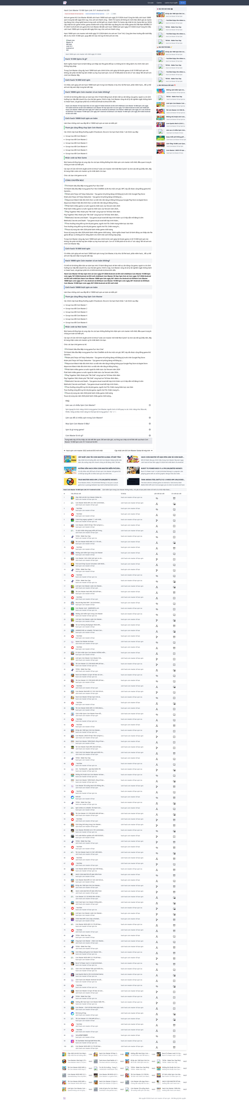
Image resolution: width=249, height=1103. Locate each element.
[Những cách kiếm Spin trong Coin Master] (160, 91)
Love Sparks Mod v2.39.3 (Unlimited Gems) (89, 974)
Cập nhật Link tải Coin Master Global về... (89, 497)
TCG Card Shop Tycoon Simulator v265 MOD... (90, 564)
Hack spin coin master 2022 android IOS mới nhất (84, 450)
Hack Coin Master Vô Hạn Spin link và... (88, 697)
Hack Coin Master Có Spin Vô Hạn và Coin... (90, 675)
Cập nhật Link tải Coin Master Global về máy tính (132, 450)
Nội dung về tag (81, 1013)
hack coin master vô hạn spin (161, 1098)
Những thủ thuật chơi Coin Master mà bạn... (90, 774)
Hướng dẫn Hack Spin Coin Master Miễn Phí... (90, 1002)
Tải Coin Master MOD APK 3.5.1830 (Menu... (90, 708)
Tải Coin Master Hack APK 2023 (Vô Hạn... (89, 591)
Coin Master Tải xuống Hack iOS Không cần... (90, 786)
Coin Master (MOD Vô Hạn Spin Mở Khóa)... (90, 869)
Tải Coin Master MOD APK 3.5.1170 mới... (89, 542)
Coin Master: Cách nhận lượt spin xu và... (89, 558)
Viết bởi (78, 797)
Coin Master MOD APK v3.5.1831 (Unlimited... (90, 503)
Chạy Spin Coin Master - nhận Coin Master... (90, 941)
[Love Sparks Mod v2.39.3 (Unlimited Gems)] (160, 124)
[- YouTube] (160, 21)
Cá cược (151, 3)
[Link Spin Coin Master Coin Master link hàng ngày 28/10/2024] (160, 104)
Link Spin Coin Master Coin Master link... (89, 658)
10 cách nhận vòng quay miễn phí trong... (89, 530)
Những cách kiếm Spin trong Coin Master (89, 553)
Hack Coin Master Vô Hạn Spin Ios (176, 92)
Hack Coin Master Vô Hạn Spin (174, 16)
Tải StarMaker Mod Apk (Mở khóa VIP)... (88, 1041)
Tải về (182, 3)
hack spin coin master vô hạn (85, 510)
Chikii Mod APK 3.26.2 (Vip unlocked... (88, 919)
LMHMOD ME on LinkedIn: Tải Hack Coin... (89, 630)
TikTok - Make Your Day (173, 27)
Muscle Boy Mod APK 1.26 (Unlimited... (88, 603)
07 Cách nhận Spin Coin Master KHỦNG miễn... (91, 652)
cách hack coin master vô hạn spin (87, 505)
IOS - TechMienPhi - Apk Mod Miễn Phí (88, 769)
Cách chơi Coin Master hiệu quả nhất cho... (90, 752)
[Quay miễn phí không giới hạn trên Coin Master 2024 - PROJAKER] (160, 138)
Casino (159, 3)
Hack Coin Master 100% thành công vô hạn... (90, 741)
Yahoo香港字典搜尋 (82, 1035)
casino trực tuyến (171, 3)
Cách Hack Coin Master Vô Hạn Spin (176, 139)
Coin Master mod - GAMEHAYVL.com (87, 608)
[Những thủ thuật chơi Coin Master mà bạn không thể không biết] (160, 118)
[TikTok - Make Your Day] (160, 28)
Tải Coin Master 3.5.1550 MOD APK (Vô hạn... (90, 664)
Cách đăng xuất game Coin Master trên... (89, 952)
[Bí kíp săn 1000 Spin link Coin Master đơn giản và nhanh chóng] (160, 14)
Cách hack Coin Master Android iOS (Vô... (89, 980)
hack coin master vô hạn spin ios (86, 499)
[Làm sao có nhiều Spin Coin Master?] (160, 131)
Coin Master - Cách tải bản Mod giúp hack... (90, 1007)
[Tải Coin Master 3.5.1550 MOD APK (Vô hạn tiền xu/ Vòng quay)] (160, 111)
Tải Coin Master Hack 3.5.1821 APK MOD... (89, 852)
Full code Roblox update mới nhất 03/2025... (90, 835)
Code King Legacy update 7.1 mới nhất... (89, 519)
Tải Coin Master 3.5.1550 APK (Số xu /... (88, 1018)
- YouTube (79, 508)
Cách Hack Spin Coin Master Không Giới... (89, 902)
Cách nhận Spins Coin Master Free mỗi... (89, 713)
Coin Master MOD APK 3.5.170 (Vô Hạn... (89, 924)
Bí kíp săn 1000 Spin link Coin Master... (88, 730)
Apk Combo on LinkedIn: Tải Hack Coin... (89, 808)
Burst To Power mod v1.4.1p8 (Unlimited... (89, 963)
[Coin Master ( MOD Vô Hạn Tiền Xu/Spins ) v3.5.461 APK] (160, 151)
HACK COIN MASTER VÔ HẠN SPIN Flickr (89, 874)
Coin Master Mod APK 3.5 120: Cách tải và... (90, 691)
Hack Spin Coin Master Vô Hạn (175, 133)
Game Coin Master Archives (85, 641)
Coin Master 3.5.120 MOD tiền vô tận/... (88, 896)
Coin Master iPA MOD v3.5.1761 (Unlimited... (90, 830)
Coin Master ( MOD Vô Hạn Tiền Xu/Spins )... (90, 525)
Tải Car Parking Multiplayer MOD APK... (88, 625)
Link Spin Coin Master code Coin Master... (89, 586)
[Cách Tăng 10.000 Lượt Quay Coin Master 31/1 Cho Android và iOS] (160, 144)
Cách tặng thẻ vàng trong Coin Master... (89, 824)
